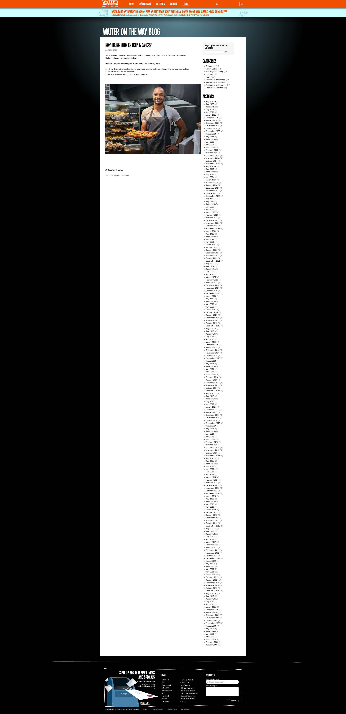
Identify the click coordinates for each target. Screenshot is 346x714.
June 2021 (210, 269)
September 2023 (213, 196)
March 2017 (211, 407)
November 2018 (212, 353)
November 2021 (212, 255)
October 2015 (211, 453)
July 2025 (210, 136)
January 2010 (211, 612)
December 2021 (212, 253)
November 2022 (212, 223)
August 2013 (211, 496)
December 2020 (212, 285)
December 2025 (212, 123)
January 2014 (211, 482)
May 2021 (210, 272)
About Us (165, 680)
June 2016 (210, 431)
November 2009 (212, 618)
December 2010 (212, 583)
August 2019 (211, 328)
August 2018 (211, 361)
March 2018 (211, 374)
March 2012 (211, 542)
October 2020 (211, 291)
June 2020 (210, 301)
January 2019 (211, 347)
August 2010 (211, 593)
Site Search (185, 685)
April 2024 (210, 177)
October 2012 (211, 523)
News (208, 77)
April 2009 (210, 637)
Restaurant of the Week (216, 85)
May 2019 (210, 337)
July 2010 (210, 596)
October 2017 (211, 388)
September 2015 (213, 455)
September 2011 (213, 558)
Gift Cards (165, 688)
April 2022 (210, 242)
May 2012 (210, 537)
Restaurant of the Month (216, 82)
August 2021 (211, 264)
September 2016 (213, 423)
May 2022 (210, 239)
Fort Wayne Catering (214, 71)
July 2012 (210, 531)
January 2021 (211, 282)
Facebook (165, 696)
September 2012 (213, 526)
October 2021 (211, 258)
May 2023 (210, 207)
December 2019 (212, 318)
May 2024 (210, 174)
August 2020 (211, 296)
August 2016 (211, 426)
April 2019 (210, 339)
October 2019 (211, 323)
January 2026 (211, 120)
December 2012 (212, 518)
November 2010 (212, 585)
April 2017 (210, 404)
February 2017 (212, 410)
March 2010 (211, 607)
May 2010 (210, 601)
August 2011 (211, 561)
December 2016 (212, 415)
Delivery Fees (167, 691)
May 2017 (210, 401)
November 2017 (212, 385)
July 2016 (210, 428)
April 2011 (210, 572)
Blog (163, 693)
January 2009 (211, 645)
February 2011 (212, 577)
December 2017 (212, 382)
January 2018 (211, 380)
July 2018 (210, 364)
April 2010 (210, 604)
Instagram (165, 701)
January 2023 (211, 218)
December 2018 (212, 350)
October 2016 (211, 420)
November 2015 (212, 450)
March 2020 (211, 309)
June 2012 (210, 534)
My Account (166, 685)
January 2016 (211, 445)
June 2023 (210, 204)
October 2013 (211, 491)
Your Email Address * (213, 679)
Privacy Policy (172, 709)
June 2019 (210, 334)
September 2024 (213, 163)
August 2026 (211, 101)
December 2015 (212, 447)
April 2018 (210, 372)
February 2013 (212, 512)
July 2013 (210, 499)
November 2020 (212, 288)
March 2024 (211, 180)
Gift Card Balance (187, 688)
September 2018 (213, 358)
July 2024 (210, 169)
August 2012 (211, 528)
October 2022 (211, 226)
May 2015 (210, 466)
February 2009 (212, 642)
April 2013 (210, 507)
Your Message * (211, 686)
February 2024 (212, 182)
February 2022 (212, 247)
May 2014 (210, 472)
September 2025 (213, 131)
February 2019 (212, 345)
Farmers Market (186, 680)
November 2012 (212, 520)
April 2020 (210, 307)
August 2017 (211, 393)
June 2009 (210, 631)
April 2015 (210, 469)
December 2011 (212, 550)
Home (145, 709)
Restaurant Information (215, 80)
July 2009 (210, 628)
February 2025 (212, 150)
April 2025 (210, 145)
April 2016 (210, 437)
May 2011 (210, 569)
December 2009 (212, 615)
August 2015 (211, 458)
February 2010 (212, 610)
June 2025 (210, 139)
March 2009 (211, 639)
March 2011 (211, 574)
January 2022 (211, 250)
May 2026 (210, 109)
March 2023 (211, 212)
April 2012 (210, 539)
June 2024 (210, 172)
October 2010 (211, 588)
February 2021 (212, 280)
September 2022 (213, 228)
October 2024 (211, 161)
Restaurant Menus (187, 691)
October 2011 (211, 555)
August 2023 (211, 199)
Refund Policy (185, 709)
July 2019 (210, 331)
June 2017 (210, 399)
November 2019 (212, 320)
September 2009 (213, 623)
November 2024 (212, 158)
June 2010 (210, 599)
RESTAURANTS (145, 3)
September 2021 (213, 261)
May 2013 (210, 504)
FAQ (163, 682)
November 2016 (212, 418)
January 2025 (211, 153)
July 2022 (210, 234)
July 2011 (210, 564)
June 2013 (210, 501)
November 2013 (212, 488)
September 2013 (213, 493)
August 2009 (211, 626)
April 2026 (210, 112)
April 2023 (210, 209)
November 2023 (212, 191)
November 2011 (212, 553)
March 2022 (211, 245)
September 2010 (213, 591)
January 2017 (211, 412)
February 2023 (212, 215)
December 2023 (212, 188)
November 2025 (212, 126)
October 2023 (211, 193)
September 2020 (213, 293)
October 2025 (211, 128)
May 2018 (210, 369)
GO (242, 4)
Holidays (209, 74)
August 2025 (211, 134)
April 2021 (210, 274)
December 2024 (212, 155)
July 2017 (210, 396)
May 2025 (210, 142)
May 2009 (210, 634)
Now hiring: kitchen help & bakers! (128, 45)
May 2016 (210, 434)
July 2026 (210, 104)
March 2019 (211, 342)
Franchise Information (188, 693)
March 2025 (211, 147)
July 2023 (210, 201)
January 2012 (211, 547)
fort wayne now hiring (120, 175)
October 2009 (211, 620)
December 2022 (212, 220)
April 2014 (210, 474)
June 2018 (210, 366)
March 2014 (211, 477)
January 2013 (211, 515)
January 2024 (211, 185)
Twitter (164, 699)
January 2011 (211, 580)
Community (210, 66)
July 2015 (210, 461)
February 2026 (212, 118)
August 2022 (211, 231)
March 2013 (211, 510)
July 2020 (210, 299)
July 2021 (210, 266)
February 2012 (212, 545)
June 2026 (210, 107)
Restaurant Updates (214, 88)
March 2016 (211, 439)
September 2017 (213, 391)
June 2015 (210, 464)
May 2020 (210, 304)
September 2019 (213, 326)
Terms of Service (157, 709)
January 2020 (211, 315)
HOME (131, 3)
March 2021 (211, 277)
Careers (173, 3)
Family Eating (211, 69)
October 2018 (211, 355)
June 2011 (210, 566)
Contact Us (184, 683)
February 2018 (212, 377)
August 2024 (211, 166)
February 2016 (212, 442)
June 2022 (210, 236)
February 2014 (212, 480)
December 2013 (212, 485)
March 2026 (211, 115)
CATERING (160, 3)
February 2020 (212, 312)
